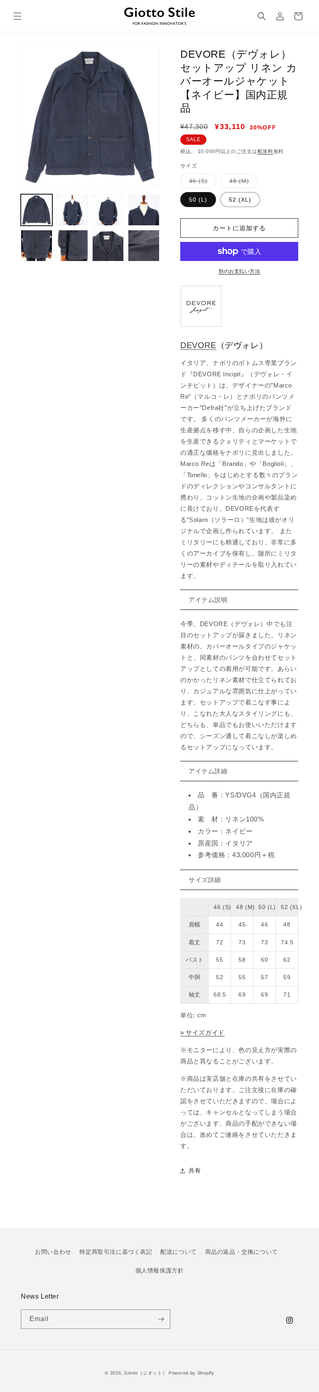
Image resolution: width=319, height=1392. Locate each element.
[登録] (161, 1319)
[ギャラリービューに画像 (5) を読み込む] (36, 245)
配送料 (265, 151)
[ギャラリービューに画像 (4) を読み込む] (144, 210)
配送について (178, 1251)
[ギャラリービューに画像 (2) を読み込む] (72, 210)
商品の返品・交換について (241, 1251)
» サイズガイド (202, 1032)
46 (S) (201, 182)
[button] (17, 16)
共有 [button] (195, 1170)
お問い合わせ (53, 1251)
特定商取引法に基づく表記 (115, 1251)
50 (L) (198, 199)
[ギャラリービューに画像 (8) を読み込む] (144, 245)
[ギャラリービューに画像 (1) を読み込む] (36, 210)
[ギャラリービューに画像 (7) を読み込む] (108, 245)
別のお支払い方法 (239, 271)
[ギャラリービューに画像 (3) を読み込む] (108, 210)
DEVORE (198, 345)
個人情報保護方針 (159, 1270)
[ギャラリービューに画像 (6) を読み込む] (72, 245)
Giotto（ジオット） (145, 1372)
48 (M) (242, 182)
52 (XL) (240, 199)
